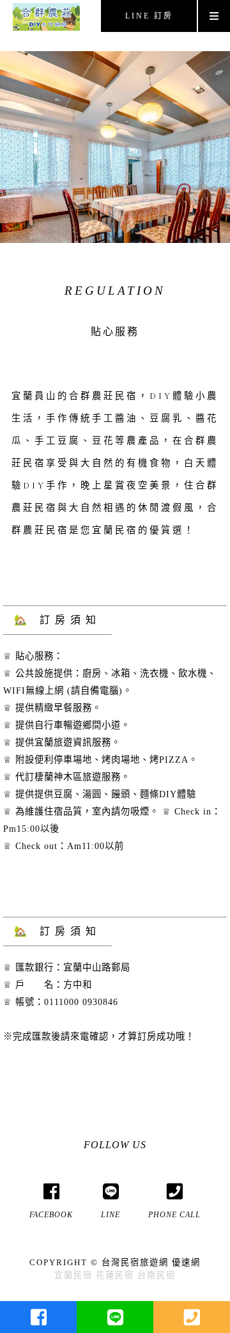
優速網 (186, 1262)
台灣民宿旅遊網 (135, 1262)
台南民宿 (156, 1275)
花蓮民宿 (115, 1275)
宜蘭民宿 (73, 1275)
